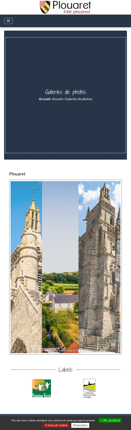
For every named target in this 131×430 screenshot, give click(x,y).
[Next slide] (115, 267)
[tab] (45, 350)
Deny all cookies (57, 425)
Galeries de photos (78, 99)
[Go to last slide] (16, 267)
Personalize (80, 425)
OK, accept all (111, 420)
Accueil (44, 99)
